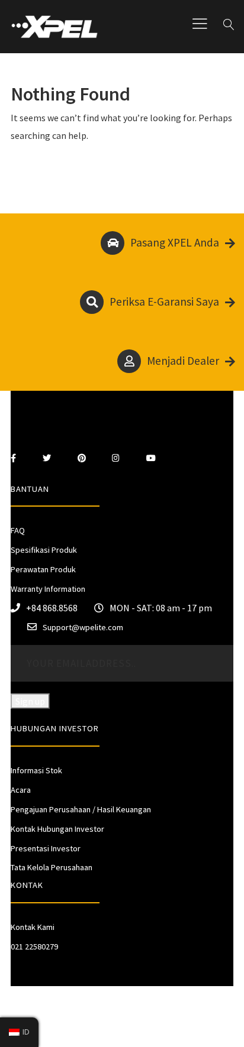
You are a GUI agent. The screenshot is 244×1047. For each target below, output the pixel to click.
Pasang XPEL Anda (174, 242)
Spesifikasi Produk (44, 549)
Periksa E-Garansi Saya (164, 301)
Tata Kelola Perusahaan (51, 867)
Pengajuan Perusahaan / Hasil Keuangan (81, 809)
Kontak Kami (32, 927)
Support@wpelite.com (83, 627)
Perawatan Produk (43, 569)
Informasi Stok (36, 770)
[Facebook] (13, 458)
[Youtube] (151, 458)
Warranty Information (48, 589)
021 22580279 (34, 946)
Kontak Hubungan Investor (57, 829)
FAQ (18, 530)
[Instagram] (116, 458)
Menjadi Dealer (183, 361)
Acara (21, 790)
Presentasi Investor (46, 848)
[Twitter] (47, 458)
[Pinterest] (82, 458)
